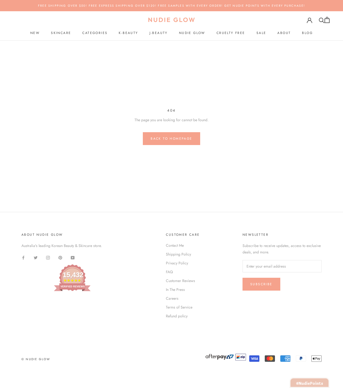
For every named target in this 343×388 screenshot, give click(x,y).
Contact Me (175, 245)
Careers (172, 298)
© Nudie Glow (35, 359)
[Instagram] (48, 257)
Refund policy (177, 316)
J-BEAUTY (159, 33)
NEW (35, 33)
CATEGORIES (94, 33)
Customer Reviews (180, 280)
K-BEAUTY (128, 33)
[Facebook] (23, 257)
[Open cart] (327, 20)
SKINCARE (61, 33)
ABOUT (284, 33)
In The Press (175, 289)
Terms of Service (179, 307)
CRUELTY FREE (231, 33)
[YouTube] (72, 257)
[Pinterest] (60, 257)
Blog (307, 33)
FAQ (169, 272)
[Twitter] (36, 257)
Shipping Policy (178, 254)
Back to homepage (171, 138)
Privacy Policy (177, 263)
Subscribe (261, 284)
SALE (261, 33)
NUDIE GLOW (192, 33)
